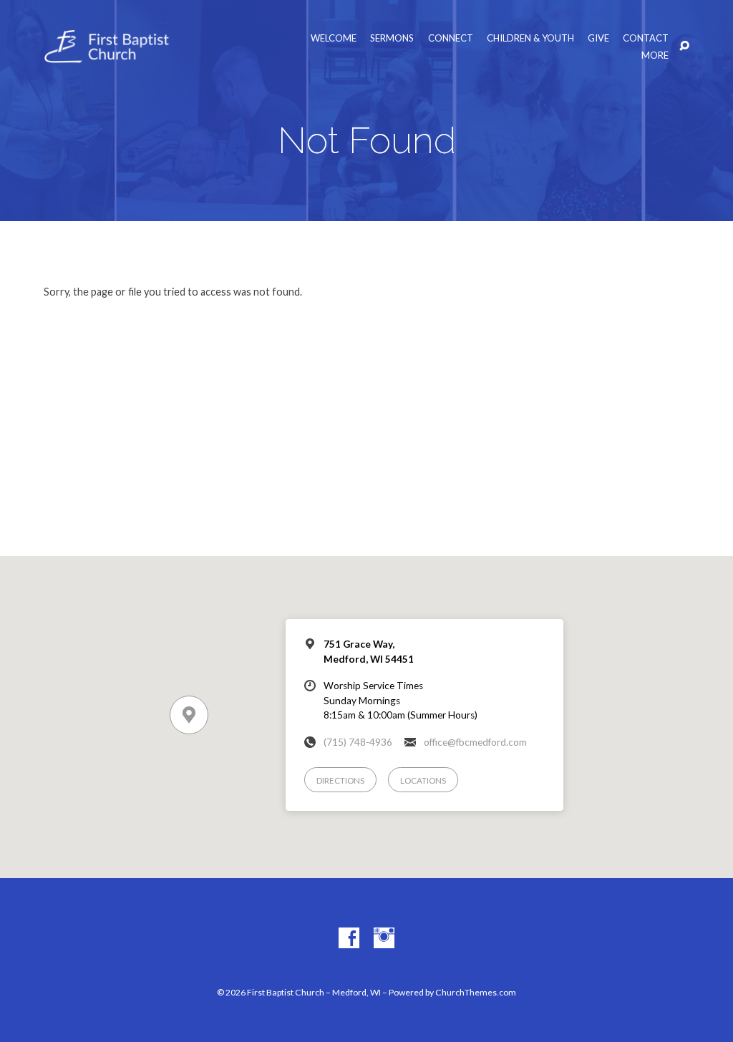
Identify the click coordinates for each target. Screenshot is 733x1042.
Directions (340, 780)
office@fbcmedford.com (475, 742)
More (655, 55)
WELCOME (333, 38)
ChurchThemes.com (475, 992)
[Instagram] (384, 938)
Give (598, 38)
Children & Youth (530, 38)
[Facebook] (349, 938)
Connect (450, 38)
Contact (646, 38)
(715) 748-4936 (358, 742)
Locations (423, 780)
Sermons (392, 38)
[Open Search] (684, 47)
